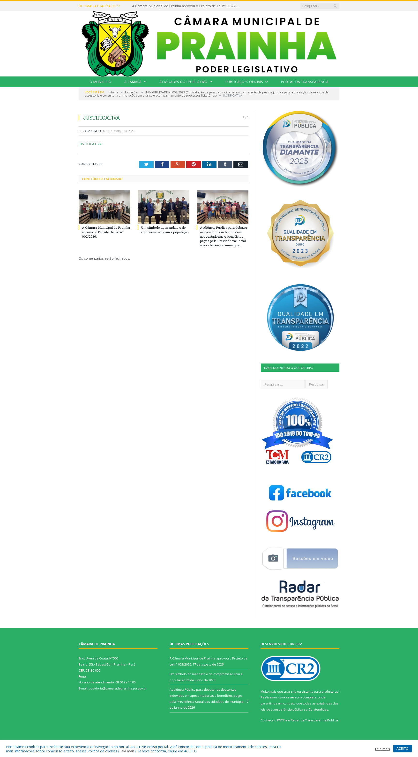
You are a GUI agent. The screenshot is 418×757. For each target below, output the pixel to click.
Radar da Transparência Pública (314, 720)
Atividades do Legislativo (183, 81)
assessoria (294, 697)
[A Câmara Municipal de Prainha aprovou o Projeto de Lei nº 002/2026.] (104, 207)
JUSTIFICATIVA (90, 144)
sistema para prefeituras (320, 691)
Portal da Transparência (304, 81)
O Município (100, 81)
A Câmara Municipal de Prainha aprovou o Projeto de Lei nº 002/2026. (106, 231)
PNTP (281, 720)
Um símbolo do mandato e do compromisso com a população (181, 6)
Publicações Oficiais (244, 81)
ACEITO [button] (402, 748)
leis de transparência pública (282, 709)
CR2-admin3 (93, 131)
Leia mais (126, 751)
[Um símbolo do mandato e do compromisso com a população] (163, 207)
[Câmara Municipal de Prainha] (209, 43)
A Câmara (133, 81)
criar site (290, 691)
